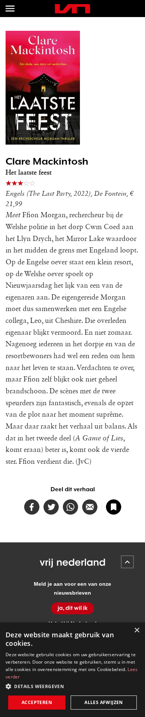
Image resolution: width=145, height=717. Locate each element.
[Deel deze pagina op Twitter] (51, 507)
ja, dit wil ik (73, 608)
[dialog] (72, 669)
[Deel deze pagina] (89, 507)
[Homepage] (72, 8)
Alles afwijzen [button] (103, 702)
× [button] (136, 630)
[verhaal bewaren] (113, 507)
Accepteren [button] (37, 702)
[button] (72, 687)
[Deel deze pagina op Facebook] (31, 507)
